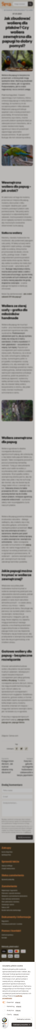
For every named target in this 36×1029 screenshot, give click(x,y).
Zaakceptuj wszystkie (20, 1025)
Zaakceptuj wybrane (23, 1019)
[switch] (4, 1026)
